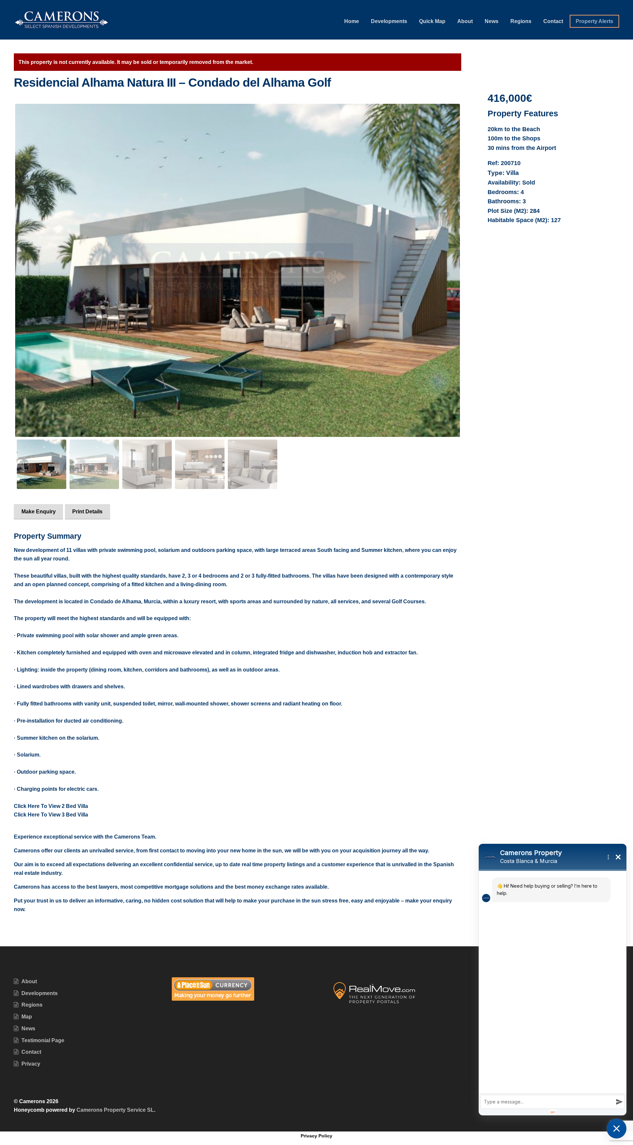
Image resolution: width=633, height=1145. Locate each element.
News (491, 21)
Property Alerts (594, 21)
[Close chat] (616, 1128)
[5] (237, 270)
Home (351, 21)
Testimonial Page (42, 1040)
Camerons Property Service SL (115, 1110)
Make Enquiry (38, 511)
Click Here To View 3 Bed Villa (51, 814)
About (465, 21)
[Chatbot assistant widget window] (552, 979)
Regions (520, 21)
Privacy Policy (316, 1135)
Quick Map (432, 21)
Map (26, 1016)
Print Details (87, 511)
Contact (553, 21)
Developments (389, 21)
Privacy (30, 1064)
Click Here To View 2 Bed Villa (51, 806)
